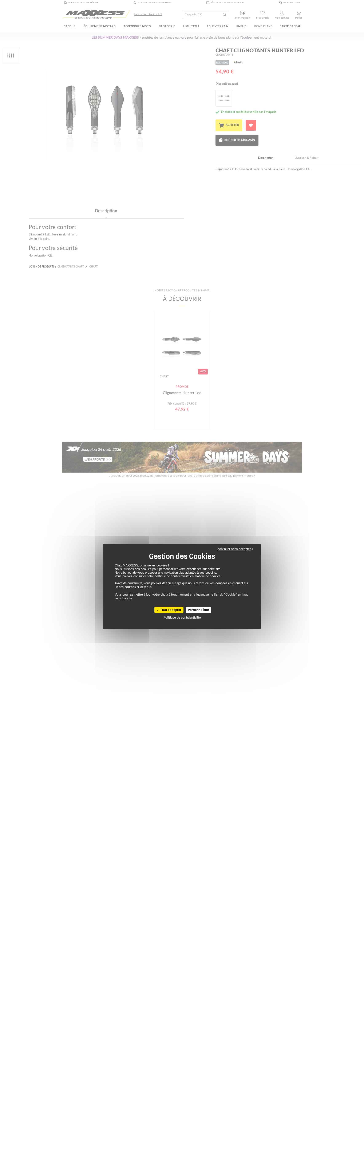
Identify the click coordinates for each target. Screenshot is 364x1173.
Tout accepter (170, 610)
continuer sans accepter (234, 549)
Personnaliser (198, 610)
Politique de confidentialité (182, 617)
